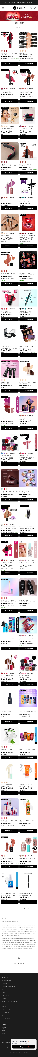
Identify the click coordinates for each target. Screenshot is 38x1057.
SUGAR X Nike (6, 1013)
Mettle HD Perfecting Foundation (27, 383)
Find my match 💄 (23, 1047)
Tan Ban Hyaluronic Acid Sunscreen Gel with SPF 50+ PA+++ (27, 527)
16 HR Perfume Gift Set (28, 711)
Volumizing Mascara (9, 638)
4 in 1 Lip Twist (6, 418)
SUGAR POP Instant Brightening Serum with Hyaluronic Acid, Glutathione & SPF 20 (9, 894)
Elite (3, 989)
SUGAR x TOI (6, 1019)
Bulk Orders (5, 1007)
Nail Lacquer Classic (27, 562)
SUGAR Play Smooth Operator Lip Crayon (8, 601)
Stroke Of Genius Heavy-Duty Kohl (26, 312)
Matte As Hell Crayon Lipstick (9, 54)
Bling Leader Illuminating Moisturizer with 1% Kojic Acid (8, 383)
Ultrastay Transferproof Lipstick (6, 312)
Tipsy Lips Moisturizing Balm (10, 492)
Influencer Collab (7, 1010)
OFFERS (4, 998)
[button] (5, 56)
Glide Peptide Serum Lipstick (27, 165)
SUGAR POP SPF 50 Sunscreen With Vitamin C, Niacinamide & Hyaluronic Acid (28, 785)
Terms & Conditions (8, 986)
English (4, 1028)
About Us (5, 977)
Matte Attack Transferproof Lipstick (6, 91)
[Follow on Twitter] (7, 1048)
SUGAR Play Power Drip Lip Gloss (9, 821)
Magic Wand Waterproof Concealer (5, 236)
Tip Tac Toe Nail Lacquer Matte (25, 676)
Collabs (4, 1016)
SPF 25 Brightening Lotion (26, 821)
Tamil (3, 1034)
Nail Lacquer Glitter (27, 858)
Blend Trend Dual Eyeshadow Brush (26, 894)
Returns (4, 983)
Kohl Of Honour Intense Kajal (25, 200)
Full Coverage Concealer (6, 785)
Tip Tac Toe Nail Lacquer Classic (7, 456)
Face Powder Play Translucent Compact (9, 347)
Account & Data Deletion (10, 1001)
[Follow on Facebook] (3, 1048)
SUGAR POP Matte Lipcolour (7, 676)
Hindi (3, 1031)
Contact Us (5, 995)
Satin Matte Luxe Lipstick (7, 563)
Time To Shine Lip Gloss (7, 859)
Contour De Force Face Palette (26, 347)
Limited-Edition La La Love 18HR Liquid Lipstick (27, 236)
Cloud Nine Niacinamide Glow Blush (26, 456)
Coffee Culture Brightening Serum (8, 712)
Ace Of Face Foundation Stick (26, 54)
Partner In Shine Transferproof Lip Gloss (26, 91)
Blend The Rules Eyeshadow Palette (26, 274)
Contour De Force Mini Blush (28, 418)
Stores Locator (6, 980)
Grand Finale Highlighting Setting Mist (27, 601)
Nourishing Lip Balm (8, 749)
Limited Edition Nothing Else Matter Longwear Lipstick (9, 165)
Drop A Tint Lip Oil (8, 273)
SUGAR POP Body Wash (27, 749)
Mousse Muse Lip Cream (25, 129)
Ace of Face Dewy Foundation (7, 129)
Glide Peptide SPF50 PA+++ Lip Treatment (8, 527)
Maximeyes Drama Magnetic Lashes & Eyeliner (26, 492)
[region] (19, 960)
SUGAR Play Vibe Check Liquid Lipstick (28, 638)
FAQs (3, 992)
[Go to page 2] (29, 909)
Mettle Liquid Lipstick (9, 200)
